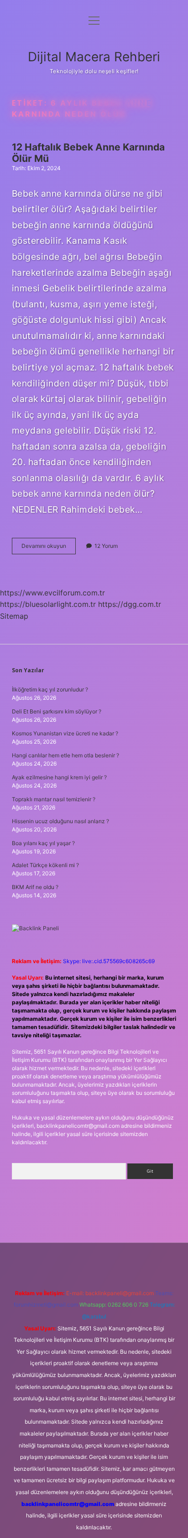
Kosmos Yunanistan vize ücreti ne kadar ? (65, 733)
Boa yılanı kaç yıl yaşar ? (43, 843)
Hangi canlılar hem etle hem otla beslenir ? (65, 755)
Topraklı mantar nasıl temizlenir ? (53, 799)
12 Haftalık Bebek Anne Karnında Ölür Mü (88, 152)
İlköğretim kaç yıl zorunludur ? (50, 689)
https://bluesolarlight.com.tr (48, 604)
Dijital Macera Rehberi (94, 56)
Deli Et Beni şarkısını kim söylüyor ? (56, 711)
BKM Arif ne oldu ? (35, 887)
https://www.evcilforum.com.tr (52, 592)
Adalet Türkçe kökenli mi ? (45, 865)
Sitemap (14, 616)
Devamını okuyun (48, 548)
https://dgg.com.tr (129, 604)
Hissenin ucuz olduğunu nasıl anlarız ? (60, 821)
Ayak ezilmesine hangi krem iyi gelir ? (59, 777)
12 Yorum (106, 545)
